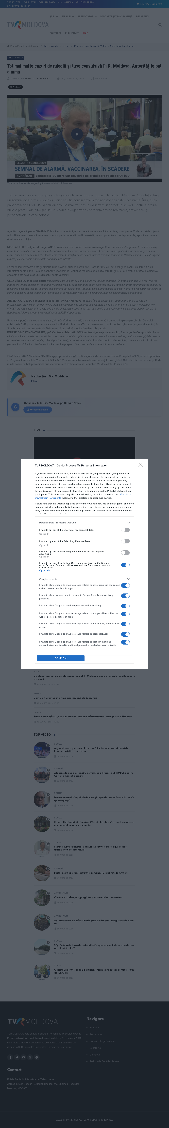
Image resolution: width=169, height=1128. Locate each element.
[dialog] (84, 564)
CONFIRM (61, 658)
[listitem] (84, 522)
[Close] (141, 466)
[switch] (125, 530)
